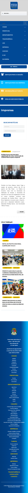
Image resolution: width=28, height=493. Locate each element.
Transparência (14, 472)
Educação (14, 390)
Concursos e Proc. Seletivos (14, 410)
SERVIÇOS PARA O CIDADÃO (14, 74)
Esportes (14, 392)
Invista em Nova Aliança (14, 433)
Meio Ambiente (14, 413)
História (14, 358)
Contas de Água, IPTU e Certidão (14, 406)
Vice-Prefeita (14, 370)
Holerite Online (14, 458)
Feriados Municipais (14, 367)
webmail (14, 66)
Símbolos (14, 360)
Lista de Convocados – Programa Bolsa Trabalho (14, 422)
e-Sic (4, 55)
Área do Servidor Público (14, 99)
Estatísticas (14, 363)
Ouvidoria (5, 59)
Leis (3, 43)
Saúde (14, 399)
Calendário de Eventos (14, 449)
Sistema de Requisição (14, 436)
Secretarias (14, 372)
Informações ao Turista (14, 91)
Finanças (14, 394)
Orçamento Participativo (14, 425)
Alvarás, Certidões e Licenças (14, 431)
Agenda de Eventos (14, 465)
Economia (14, 365)
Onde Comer (14, 447)
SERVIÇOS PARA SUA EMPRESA (15, 83)
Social (14, 401)
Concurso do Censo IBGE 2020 (14, 420)
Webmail (14, 456)
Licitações (14, 438)
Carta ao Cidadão (14, 424)
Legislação (14, 474)
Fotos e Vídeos (14, 467)
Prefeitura (6, 31)
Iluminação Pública (14, 417)
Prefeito (14, 369)
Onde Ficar (14, 445)
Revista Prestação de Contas (14, 418)
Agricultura (14, 387)
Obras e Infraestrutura (14, 397)
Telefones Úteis (14, 415)
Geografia (14, 362)
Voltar (21, 211)
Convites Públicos (14, 408)
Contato (5, 51)
